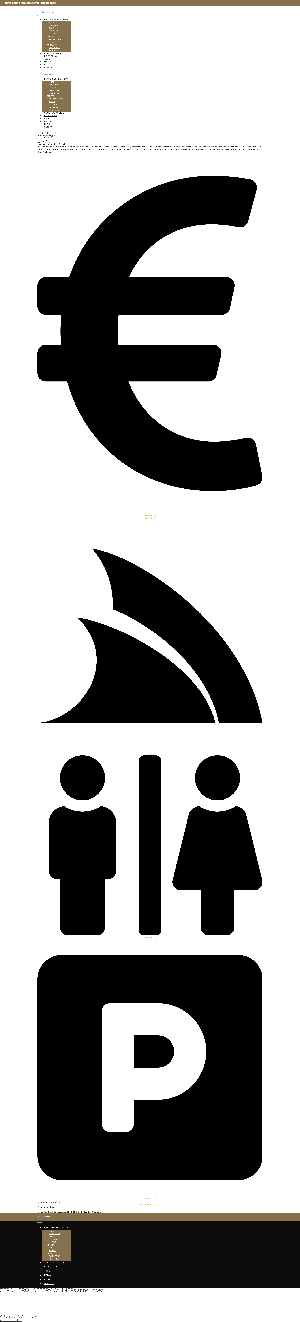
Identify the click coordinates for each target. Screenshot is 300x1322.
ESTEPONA (54, 51)
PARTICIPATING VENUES (56, 19)
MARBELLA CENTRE (53, 35)
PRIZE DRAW (50, 56)
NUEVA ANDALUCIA (52, 43)
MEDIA (47, 62)
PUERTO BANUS (56, 39)
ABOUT (47, 59)
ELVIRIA (52, 28)
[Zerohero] (47, 74)
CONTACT (49, 67)
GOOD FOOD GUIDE (54, 53)
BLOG (47, 64)
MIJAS (51, 22)
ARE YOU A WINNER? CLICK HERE (19, 1318)
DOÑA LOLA (54, 31)
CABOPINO (54, 25)
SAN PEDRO (54, 48)
